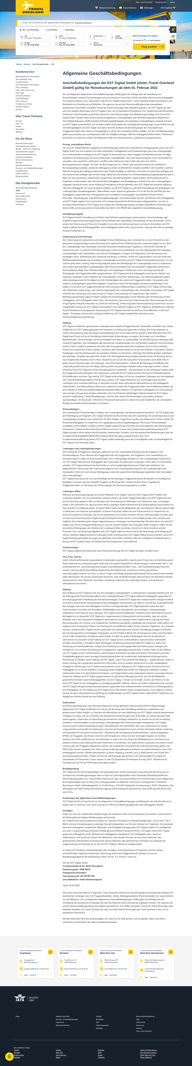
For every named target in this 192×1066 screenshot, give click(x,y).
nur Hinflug (52, 30)
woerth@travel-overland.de (115, 969)
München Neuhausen (152, 952)
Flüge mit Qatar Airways (148, 1050)
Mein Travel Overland (144, 2)
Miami (58, 1057)
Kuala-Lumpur (19, 1055)
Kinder (117, 36)
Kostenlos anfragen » (83, 23)
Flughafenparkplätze (24, 157)
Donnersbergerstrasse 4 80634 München (155, 961)
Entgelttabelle (21, 201)
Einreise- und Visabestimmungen (29, 168)
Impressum (20, 193)
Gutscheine (60, 1022)
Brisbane (17, 1057)
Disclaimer (20, 204)
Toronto (16, 1050)
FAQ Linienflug (22, 87)
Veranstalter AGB (23, 196)
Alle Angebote (166, 8)
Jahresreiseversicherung (26, 154)
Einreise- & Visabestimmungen (67, 1019)
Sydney (58, 1050)
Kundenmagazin (22, 107)
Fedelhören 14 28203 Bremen (70, 961)
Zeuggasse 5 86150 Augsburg (31, 961)
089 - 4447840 (110, 975)
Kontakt (19, 109)
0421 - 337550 (70, 975)
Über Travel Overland (29, 116)
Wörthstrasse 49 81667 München (111, 961)
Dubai (100, 1055)
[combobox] (108, 44)
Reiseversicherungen (24, 143)
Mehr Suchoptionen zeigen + (146, 36)
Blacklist (19, 163)
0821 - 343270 (30, 975)
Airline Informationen (24, 160)
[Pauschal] (173, 36)
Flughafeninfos (22, 171)
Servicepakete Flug (24, 79)
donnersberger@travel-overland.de (154, 970)
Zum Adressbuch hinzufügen (27, 85)
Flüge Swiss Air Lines (147, 1055)
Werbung (99, 1028)
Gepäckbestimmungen (25, 152)
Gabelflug (69, 30)
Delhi (100, 1053)
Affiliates (19, 132)
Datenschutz (21, 199)
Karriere (19, 121)
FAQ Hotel (20, 93)
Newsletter (20, 129)
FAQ (97, 1022)
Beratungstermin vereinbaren (28, 76)
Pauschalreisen (129, 8)
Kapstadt (17, 1053)
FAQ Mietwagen (22, 98)
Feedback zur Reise (24, 104)
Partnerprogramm (102, 1025)
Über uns (19, 124)
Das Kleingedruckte (28, 183)
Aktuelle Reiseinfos (23, 165)
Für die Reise (24, 138)
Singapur (101, 1057)
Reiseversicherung (107, 8)
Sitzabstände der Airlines (26, 146)
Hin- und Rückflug (30, 30)
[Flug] (173, 29)
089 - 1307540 (151, 977)
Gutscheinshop (22, 82)
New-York (59, 1053)
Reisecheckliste (22, 176)
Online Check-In (22, 174)
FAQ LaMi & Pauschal (25, 90)
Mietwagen (148, 8)
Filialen (172, 2)
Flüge (18, 1016)
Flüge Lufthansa (146, 1057)
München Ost (111, 952)
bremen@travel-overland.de (76, 969)
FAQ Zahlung (21, 101)
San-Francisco (61, 1055)
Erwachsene (98, 36)
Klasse (96, 43)
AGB (137, 1019)
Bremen (71, 952)
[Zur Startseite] (33, 7)
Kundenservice (161, 2)
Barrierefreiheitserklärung (26, 188)
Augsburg (31, 952)
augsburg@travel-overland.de (36, 969)
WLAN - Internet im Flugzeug (28, 149)
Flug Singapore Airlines (148, 1053)
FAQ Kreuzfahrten (23, 96)
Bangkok (101, 1050)
